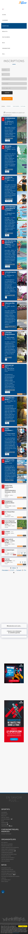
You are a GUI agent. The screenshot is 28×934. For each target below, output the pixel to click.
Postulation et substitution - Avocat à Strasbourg (11, 912)
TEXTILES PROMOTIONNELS (7, 859)
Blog (3, 42)
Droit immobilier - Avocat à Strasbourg (9, 905)
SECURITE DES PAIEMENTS (7, 874)
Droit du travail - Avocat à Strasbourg (9, 907)
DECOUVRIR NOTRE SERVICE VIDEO (9, 854)
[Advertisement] (14, 606)
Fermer (23, 926)
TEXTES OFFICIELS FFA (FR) (7, 869)
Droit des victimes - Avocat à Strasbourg (9, 904)
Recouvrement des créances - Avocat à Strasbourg (12, 911)
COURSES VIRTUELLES (6, 856)
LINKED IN (3, 878)
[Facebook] (3, 891)
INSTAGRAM (4, 824)
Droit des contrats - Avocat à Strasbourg (9, 909)
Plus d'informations (16, 932)
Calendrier (5, 20)
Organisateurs (6, 48)
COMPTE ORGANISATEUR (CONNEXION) (10, 847)
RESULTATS (3, 815)
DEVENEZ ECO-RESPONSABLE (7, 850)
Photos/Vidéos (6, 37)
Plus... (3, 54)
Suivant (19, 570)
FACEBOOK (3, 822)
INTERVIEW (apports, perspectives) (8, 873)
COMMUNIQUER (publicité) (7, 852)
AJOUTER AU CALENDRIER (7, 844)
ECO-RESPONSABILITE (6, 819)
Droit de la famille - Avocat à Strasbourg (9, 900)
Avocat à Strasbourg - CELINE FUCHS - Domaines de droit (13, 886)
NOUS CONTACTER (5, 861)
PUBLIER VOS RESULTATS (6, 845)
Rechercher (7, 92)
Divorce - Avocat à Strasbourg (7, 899)
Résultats (4, 31)
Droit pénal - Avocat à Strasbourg (8, 902)
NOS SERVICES (4, 842)
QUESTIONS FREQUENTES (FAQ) (8, 871)
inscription (19, 142)
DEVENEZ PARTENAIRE (6, 833)
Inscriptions (5, 25)
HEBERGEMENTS (5, 826)
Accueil (4, 14)
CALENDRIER (4, 812)
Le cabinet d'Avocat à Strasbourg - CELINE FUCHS (11, 888)
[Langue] (14, 9)
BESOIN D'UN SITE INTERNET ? (8, 857)
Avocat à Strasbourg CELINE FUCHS (8, 885)
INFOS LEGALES (4, 881)
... (15, 570)
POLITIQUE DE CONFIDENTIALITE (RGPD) (10, 876)
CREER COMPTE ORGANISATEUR (8, 849)
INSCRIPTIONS (4, 814)
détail (24, 142)
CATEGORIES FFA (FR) (6, 868)
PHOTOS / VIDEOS (5, 817)
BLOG (2, 820)
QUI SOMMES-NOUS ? (6, 879)
